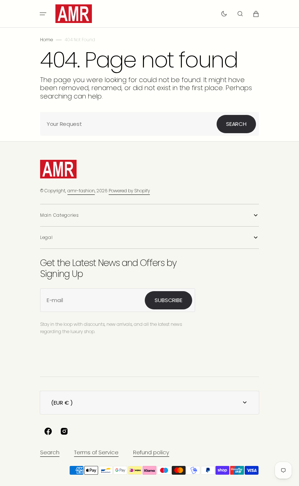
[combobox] (149, 124)
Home (46, 39)
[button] (43, 14)
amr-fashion (81, 191)
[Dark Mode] (224, 14)
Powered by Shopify (129, 191)
